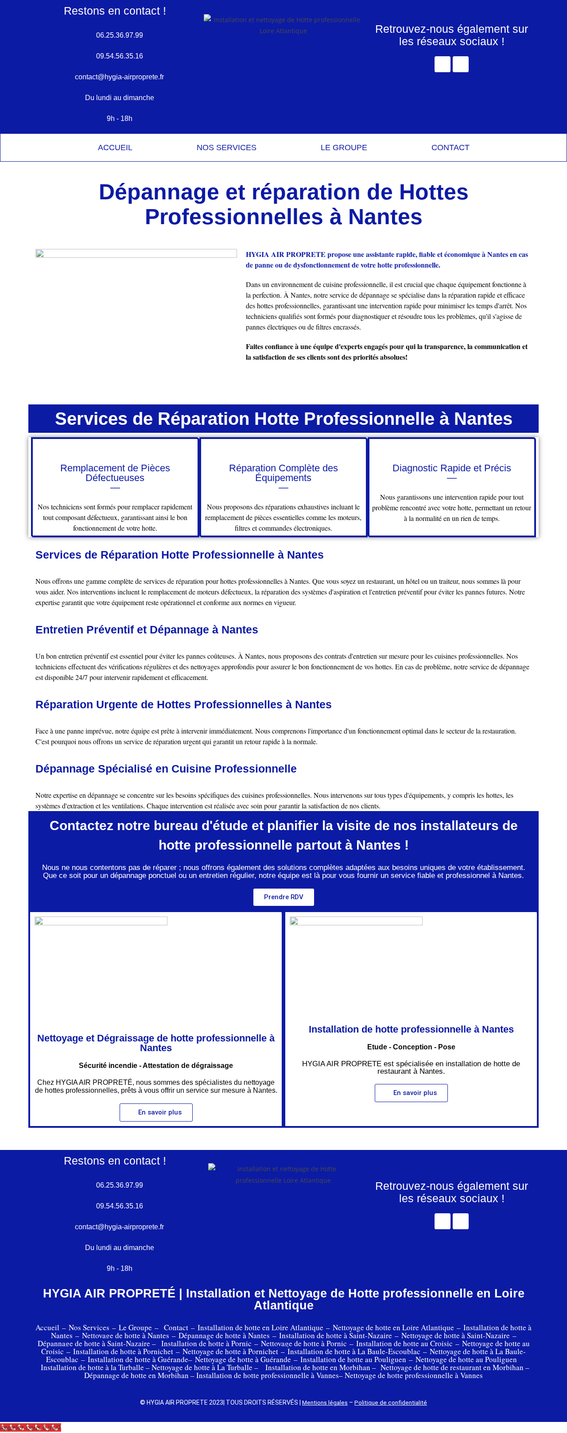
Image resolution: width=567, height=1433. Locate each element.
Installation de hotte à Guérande (138, 1359)
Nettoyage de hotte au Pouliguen (466, 1359)
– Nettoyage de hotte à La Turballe (199, 1367)
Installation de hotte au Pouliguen (353, 1359)
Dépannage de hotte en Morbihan (136, 1375)
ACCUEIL (115, 147)
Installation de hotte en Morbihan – (321, 1367)
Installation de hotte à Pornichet (123, 1351)
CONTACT (450, 147)
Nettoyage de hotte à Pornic (304, 1343)
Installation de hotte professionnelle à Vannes (267, 1375)
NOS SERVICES (226, 147)
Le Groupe (135, 1327)
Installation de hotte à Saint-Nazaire (335, 1335)
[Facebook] (442, 64)
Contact (176, 1327)
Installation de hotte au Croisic (404, 1343)
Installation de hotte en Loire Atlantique (260, 1327)
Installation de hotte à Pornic (207, 1343)
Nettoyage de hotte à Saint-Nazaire (455, 1335)
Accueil (47, 1327)
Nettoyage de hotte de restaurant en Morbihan (452, 1367)
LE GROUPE (344, 147)
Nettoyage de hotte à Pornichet (230, 1351)
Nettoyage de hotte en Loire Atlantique (393, 1327)
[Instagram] (461, 64)
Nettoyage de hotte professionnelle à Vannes (414, 1375)
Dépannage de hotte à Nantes (224, 1335)
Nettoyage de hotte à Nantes (125, 1335)
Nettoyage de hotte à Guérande (243, 1359)
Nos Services (89, 1327)
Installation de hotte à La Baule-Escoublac (353, 1351)
